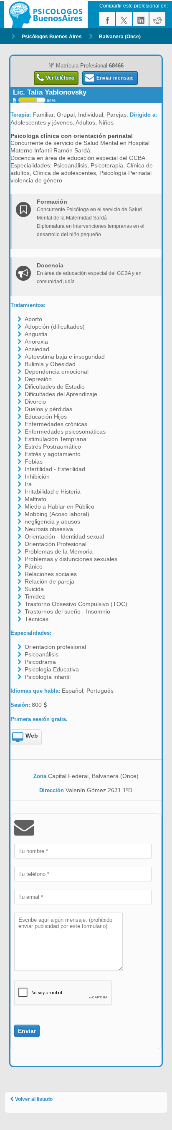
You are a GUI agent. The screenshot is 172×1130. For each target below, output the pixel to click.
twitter (124, 19)
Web (31, 735)
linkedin (141, 19)
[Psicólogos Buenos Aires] (47, 14)
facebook (107, 19)
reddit (157, 19)
